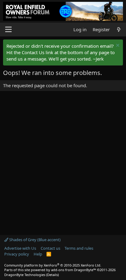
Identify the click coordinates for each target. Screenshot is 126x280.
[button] (8, 29)
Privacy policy (16, 254)
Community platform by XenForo (52, 265)
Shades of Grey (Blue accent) (34, 239)
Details (52, 274)
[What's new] (119, 29)
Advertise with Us (20, 248)
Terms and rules (79, 248)
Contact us (50, 248)
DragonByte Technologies (24, 274)
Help (38, 254)
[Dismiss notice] (117, 46)
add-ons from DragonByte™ (73, 269)
